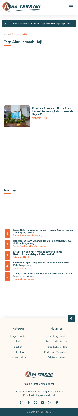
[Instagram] (21, 402)
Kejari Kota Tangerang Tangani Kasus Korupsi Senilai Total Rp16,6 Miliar (43, 231)
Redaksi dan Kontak (57, 341)
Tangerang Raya (45, 121)
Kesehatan (24, 246)
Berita (34, 121)
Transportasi (28, 279)
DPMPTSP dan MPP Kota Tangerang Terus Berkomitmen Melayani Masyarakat (37, 253)
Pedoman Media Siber (56, 352)
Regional (17, 279)
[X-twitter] (35, 402)
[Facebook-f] (28, 402)
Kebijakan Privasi (56, 357)
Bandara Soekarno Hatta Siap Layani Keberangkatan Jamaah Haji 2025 (52, 111)
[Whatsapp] (49, 402)
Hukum (22, 235)
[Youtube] (42, 402)
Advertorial (18, 257)
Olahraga (23, 268)
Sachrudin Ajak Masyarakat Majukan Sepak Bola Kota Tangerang (41, 264)
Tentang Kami (57, 336)
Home (7, 34)
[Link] (56, 402)
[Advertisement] (39, 75)
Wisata (55, 121)
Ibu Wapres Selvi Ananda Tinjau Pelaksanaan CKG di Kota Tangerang (42, 242)
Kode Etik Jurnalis (57, 346)
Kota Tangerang (34, 235)
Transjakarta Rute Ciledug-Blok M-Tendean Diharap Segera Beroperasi (43, 275)
